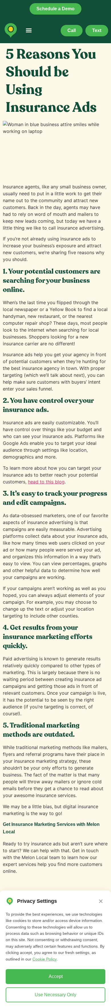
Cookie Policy (44, 959)
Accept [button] (56, 976)
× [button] (100, 901)
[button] (28, 30)
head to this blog (46, 482)
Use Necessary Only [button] (55, 994)
